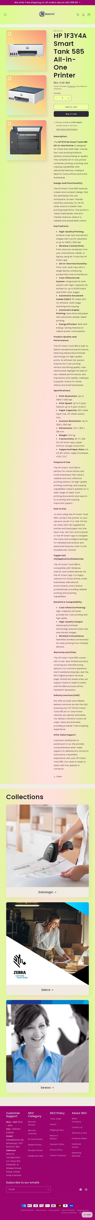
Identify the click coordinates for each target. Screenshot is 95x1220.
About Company (76, 1120)
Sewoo (46, 1087)
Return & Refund (54, 1137)
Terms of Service (58, 1155)
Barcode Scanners (32, 1132)
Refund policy (41, 1210)
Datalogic (45, 892)
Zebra (45, 990)
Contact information (69, 1213)
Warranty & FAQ (79, 1133)
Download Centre (76, 1145)
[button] (5, 14)
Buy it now (71, 114)
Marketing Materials (76, 1154)
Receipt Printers (35, 1150)
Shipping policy (83, 1210)
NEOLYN (30, 1210)
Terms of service (68, 1210)
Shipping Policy (57, 1130)
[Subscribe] (48, 1189)
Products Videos (79, 1138)
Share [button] (59, 776)
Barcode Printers (32, 1123)
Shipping (71, 86)
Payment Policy (57, 1144)
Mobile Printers (35, 1145)
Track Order (55, 1119)
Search (53, 1124)
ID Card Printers (35, 1139)
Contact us (77, 1127)
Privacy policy (54, 1210)
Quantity (57, 93)
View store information (66, 129)
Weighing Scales (35, 1156)
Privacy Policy (56, 1150)
